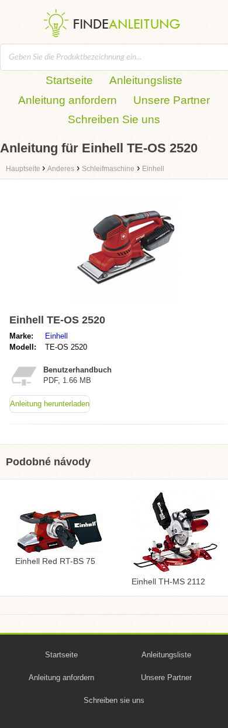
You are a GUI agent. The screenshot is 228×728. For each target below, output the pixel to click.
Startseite (69, 80)
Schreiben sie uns (114, 700)
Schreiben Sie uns (114, 119)
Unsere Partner (171, 100)
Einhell (56, 336)
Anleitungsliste (145, 80)
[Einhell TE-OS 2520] (125, 304)
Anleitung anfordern (67, 100)
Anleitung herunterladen (49, 403)
